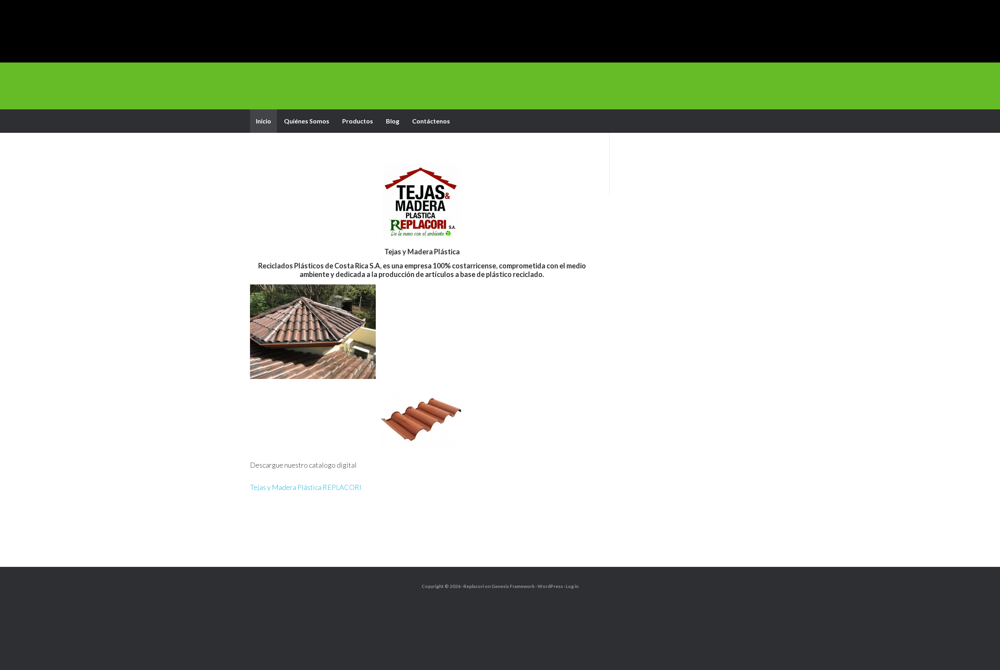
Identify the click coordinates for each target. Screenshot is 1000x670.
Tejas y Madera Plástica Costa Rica (500, 31)
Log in (572, 586)
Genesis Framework (513, 586)
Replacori (473, 586)
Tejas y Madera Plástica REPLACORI (305, 487)
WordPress (550, 586)
